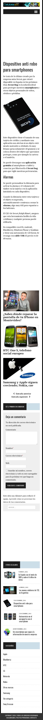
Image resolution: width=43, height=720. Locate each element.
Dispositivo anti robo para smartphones (23, 604)
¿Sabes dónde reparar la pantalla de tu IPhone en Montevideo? (20, 317)
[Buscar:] (21, 507)
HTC (4, 665)
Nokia (5, 682)
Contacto (33, 718)
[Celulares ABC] (21, 4)
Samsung (6, 693)
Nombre (9, 448)
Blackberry (7, 659)
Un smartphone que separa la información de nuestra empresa (25, 633)
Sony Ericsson (8, 704)
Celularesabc (10, 718)
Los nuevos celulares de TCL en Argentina (29, 591)
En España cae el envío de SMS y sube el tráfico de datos (28, 577)
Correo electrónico (14, 455)
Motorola (6, 676)
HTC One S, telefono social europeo (17, 351)
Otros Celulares (12, 564)
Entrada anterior (23, 393)
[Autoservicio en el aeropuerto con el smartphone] (10, 618)
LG (4, 670)
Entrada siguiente (19, 396)
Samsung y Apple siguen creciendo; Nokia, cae (20, 383)
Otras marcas (8, 687)
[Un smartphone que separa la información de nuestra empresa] (7, 634)
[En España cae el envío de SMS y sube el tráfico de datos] (9, 577)
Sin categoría (8, 698)
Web (7, 463)
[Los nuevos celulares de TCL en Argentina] (10, 592)
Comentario (11, 429)
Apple (5, 654)
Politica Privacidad (22, 718)
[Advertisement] (21, 39)
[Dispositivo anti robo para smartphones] (7, 605)
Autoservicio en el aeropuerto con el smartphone (25, 619)
